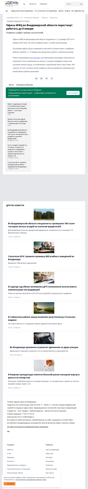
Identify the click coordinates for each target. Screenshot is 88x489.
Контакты (10, 461)
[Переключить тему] (24, 4)
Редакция (10, 457)
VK (36, 78)
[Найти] (81, 4)
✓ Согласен (9, 484)
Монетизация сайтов (15, 473)
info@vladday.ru (28, 417)
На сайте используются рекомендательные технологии (27, 427)
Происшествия (51, 469)
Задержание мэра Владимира (22, 11)
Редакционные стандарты (16, 465)
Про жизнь (50, 473)
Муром (60, 11)
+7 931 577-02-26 (28, 414)
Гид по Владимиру (52, 450)
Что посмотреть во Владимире (45, 11)
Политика (49, 465)
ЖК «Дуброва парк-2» (79, 11)
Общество (53, 18)
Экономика (50, 461)
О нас (9, 453)
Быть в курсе (73, 93)
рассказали (35, 57)
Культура (49, 457)
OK (41, 78)
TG (46, 78)
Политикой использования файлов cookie (30, 480)
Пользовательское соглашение (18, 469)
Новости (32, 4)
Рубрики (43, 4)
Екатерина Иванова (31, 18)
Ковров (67, 11)
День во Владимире (12, 4)
